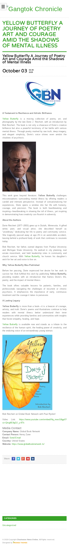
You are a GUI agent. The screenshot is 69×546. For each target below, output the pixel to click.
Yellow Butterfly (10, 119)
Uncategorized (9, 525)
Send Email (15, 438)
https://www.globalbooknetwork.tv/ (28, 444)
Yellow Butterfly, (32, 256)
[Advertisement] (26, 491)
